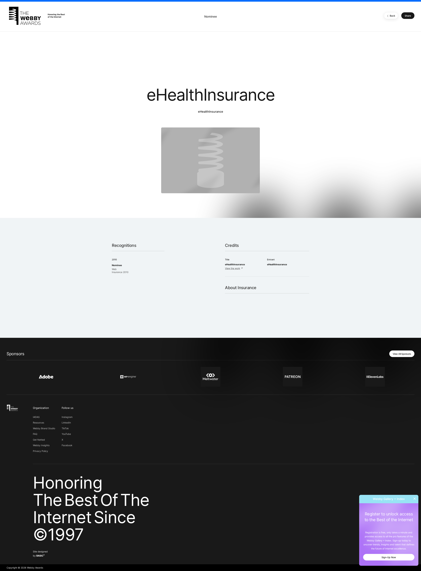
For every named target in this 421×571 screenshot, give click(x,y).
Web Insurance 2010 (120, 270)
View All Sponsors (402, 353)
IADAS (36, 417)
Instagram (67, 417)
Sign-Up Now (389, 557)
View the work (232, 268)
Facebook (67, 445)
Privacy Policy (40, 451)
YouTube (66, 434)
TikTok (65, 428)
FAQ (35, 434)
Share (408, 15)
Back (392, 15)
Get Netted (39, 439)
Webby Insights (41, 445)
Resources (38, 422)
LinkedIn (66, 422)
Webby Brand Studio (44, 428)
